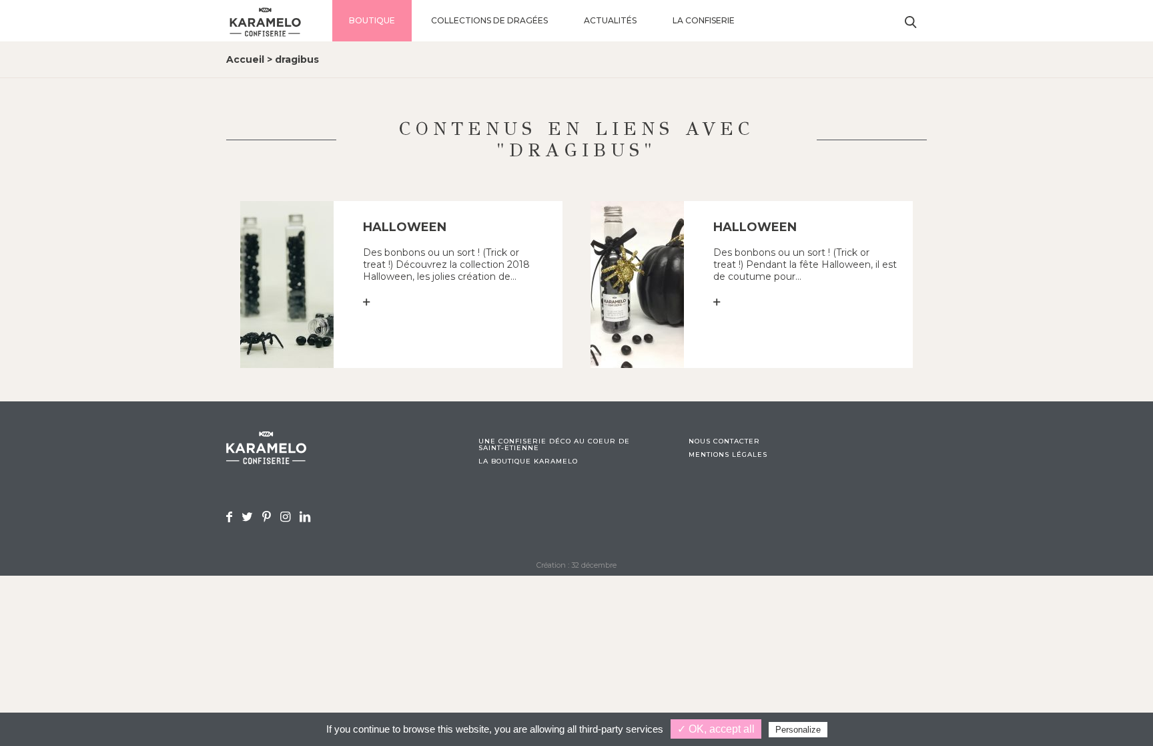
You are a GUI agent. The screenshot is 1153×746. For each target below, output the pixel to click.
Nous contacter (724, 441)
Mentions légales (728, 454)
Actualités (610, 20)
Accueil (245, 59)
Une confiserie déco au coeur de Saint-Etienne (554, 444)
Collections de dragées (489, 20)
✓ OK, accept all (716, 729)
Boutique (372, 20)
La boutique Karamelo (528, 461)
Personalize (798, 730)
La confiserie (704, 20)
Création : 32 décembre (576, 565)
